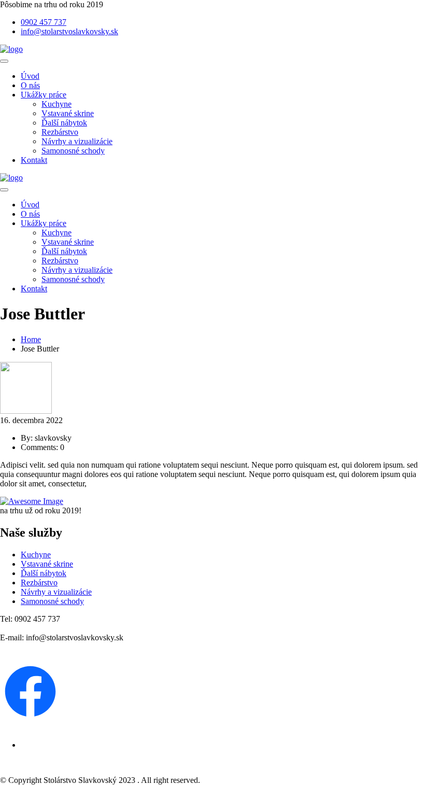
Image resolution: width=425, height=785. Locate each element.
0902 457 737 (43, 22)
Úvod (30, 76)
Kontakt (34, 160)
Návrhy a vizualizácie (76, 141)
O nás (30, 85)
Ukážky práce (43, 94)
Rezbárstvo (59, 132)
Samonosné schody (73, 150)
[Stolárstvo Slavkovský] (11, 49)
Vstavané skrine (67, 113)
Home (31, 339)
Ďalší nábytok (64, 122)
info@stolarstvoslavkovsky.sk (69, 31)
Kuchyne (56, 104)
